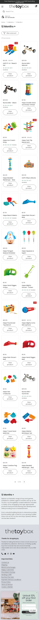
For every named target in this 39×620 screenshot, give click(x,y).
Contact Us (5, 562)
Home (3, 22)
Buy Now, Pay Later (7, 577)
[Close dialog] (37, 592)
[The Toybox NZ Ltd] (19, 6)
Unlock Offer (29, 612)
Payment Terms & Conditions (11, 579)
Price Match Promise (8, 572)
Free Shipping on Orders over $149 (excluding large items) (19, 2)
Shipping (4, 565)
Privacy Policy (6, 582)
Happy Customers (7, 570)
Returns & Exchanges (8, 567)
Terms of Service (6, 584)
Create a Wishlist (7, 587)
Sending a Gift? (6, 575)
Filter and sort (11, 33)
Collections (10, 22)
